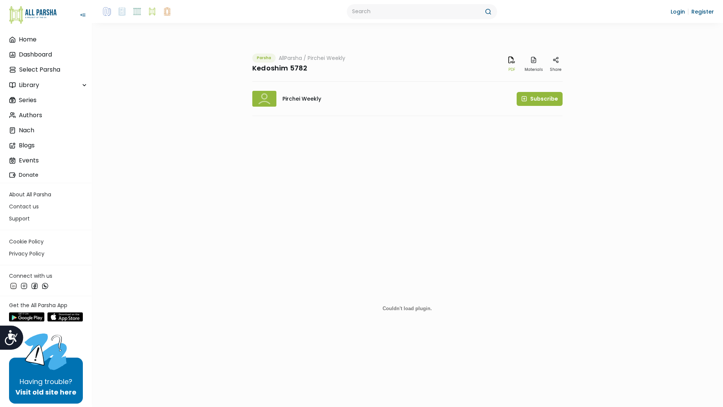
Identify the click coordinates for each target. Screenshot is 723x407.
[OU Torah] (107, 12)
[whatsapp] (45, 286)
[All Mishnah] (122, 12)
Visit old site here (45, 392)
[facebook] (34, 286)
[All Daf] (167, 12)
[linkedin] (13, 286)
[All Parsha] (152, 12)
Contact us (24, 206)
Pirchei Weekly (326, 58)
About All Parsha (30, 194)
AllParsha (290, 58)
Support (19, 218)
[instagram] (24, 286)
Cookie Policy (26, 241)
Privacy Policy (26, 253)
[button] (678, 11)
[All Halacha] (137, 12)
